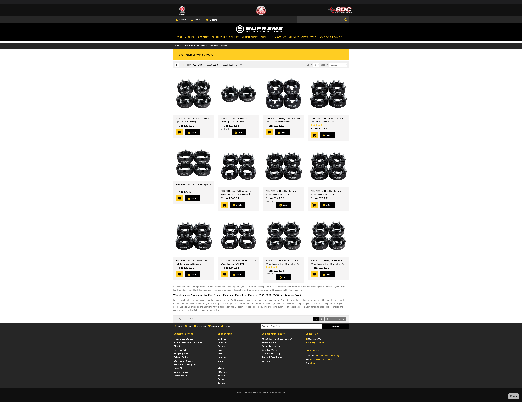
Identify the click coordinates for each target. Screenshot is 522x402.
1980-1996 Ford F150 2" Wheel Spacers (193, 185)
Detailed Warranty (271, 350)
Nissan (221, 375)
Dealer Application (271, 346)
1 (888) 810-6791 (316, 342)
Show (309, 65)
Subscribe (201, 326)
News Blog (179, 368)
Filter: (188, 65)
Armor (264, 37)
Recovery (293, 37)
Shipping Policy (181, 353)
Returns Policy (181, 350)
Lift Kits (202, 37)
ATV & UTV (278, 37)
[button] (317, 125)
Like (189, 326)
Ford (220, 350)
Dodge (221, 346)
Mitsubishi (223, 372)
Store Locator (269, 342)
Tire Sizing (179, 346)
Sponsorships (181, 372)
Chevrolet (223, 342)
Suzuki (221, 379)
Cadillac (222, 339)
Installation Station (183, 339)
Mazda (221, 368)
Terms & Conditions (272, 357)
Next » (341, 319)
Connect (215, 326)
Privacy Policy (181, 357)
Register (182, 20)
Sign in (197, 20)
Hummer (222, 357)
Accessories (218, 37)
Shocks (233, 37)
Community (309, 36)
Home (178, 46)
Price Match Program (185, 364)
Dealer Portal (180, 375)
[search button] (345, 19)
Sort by (324, 65)
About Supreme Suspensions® (277, 339)
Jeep (220, 364)
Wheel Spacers (185, 37)
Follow (179, 326)
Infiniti (221, 361)
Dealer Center (331, 36)
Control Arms (249, 37)
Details (194, 132)
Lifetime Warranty (271, 353)
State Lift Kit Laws (183, 361)
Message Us (314, 339)
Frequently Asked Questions (188, 342)
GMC (220, 353)
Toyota (221, 383)
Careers (266, 361)
